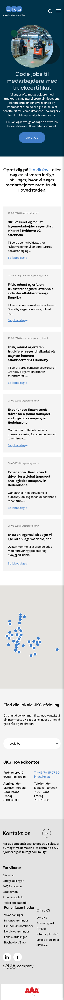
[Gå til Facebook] (18, 955)
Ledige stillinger (13, 880)
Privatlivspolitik (13, 897)
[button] (14, 641)
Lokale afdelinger (15, 937)
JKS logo (42, 945)
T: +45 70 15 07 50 (47, 772)
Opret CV (32, 137)
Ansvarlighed (45, 923)
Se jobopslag (16, 257)
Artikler (41, 928)
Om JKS (42, 917)
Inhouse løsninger (16, 920)
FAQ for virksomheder (18, 926)
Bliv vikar (9, 875)
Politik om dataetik (15, 902)
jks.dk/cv (38, 169)
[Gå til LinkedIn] (8, 955)
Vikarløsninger (13, 915)
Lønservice (10, 891)
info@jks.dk (42, 776)
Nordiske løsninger (16, 931)
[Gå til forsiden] (20, 11)
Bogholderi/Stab (15, 942)
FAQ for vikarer (12, 886)
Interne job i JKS (47, 934)
